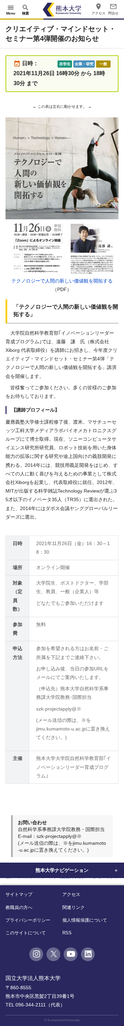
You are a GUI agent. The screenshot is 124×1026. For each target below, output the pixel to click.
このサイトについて (26, 932)
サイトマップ (19, 894)
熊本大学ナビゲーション (62, 870)
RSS (67, 932)
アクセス (71, 894)
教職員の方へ (19, 907)
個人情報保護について (84, 920)
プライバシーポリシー (28, 920)
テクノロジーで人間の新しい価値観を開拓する (62, 281)
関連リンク (73, 907)
